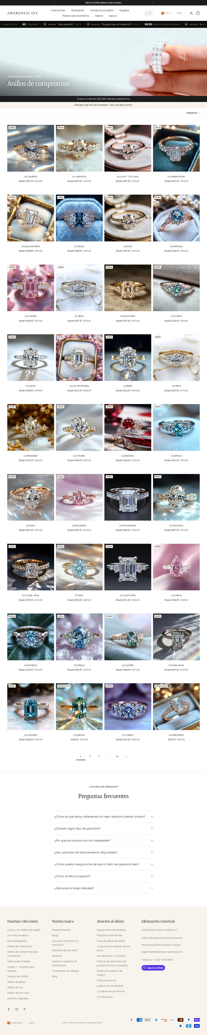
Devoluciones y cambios (111, 956)
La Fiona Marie (128, 525)
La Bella (128, 386)
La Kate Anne (176, 665)
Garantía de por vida (64, 950)
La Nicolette (79, 525)
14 (117, 756)
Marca (99, 16)
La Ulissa (79, 246)
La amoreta (176, 525)
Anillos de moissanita (19, 946)
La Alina (79, 316)
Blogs (55, 935)
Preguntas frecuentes (109, 935)
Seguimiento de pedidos (111, 930)
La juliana (79, 735)
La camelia (30, 735)
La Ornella (79, 455)
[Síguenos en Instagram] (16, 1009)
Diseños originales (17, 998)
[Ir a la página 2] (126, 756)
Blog (54, 976)
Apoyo (113, 16)
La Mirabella (31, 455)
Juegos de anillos (17, 976)
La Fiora (30, 525)
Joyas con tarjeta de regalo (23, 930)
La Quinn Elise (128, 595)
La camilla (31, 316)
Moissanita (77, 10)
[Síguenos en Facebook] (8, 1009)
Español (179, 13)
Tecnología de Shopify (95, 1023)
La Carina (127, 735)
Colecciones (57, 10)
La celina (176, 595)
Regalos (124, 10)
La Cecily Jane (30, 595)
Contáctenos (105, 997)
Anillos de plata (16, 982)
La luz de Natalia (79, 386)
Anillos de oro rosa (18, 993)
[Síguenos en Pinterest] (24, 1009)
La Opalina (30, 176)
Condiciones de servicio (111, 991)
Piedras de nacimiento (76, 16)
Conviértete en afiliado (65, 971)
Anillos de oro (15, 987)
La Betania (176, 246)
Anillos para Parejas (18, 961)
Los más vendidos (17, 935)
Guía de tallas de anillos (111, 941)
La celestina (79, 176)
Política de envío (107, 980)
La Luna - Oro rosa (128, 176)
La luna (128, 246)
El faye (79, 595)
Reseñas (57, 956)
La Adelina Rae (176, 176)
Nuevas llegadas (17, 941)
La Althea (176, 455)
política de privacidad (110, 986)
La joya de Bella (31, 246)
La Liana (30, 386)
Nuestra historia (61, 930)
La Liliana (79, 665)
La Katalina (30, 665)
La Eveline (176, 316)
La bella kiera (176, 735)
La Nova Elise (127, 316)
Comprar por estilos (102, 10)
